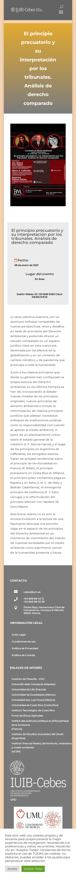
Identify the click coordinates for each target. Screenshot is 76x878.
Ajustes (12, 868)
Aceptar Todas (33, 868)
